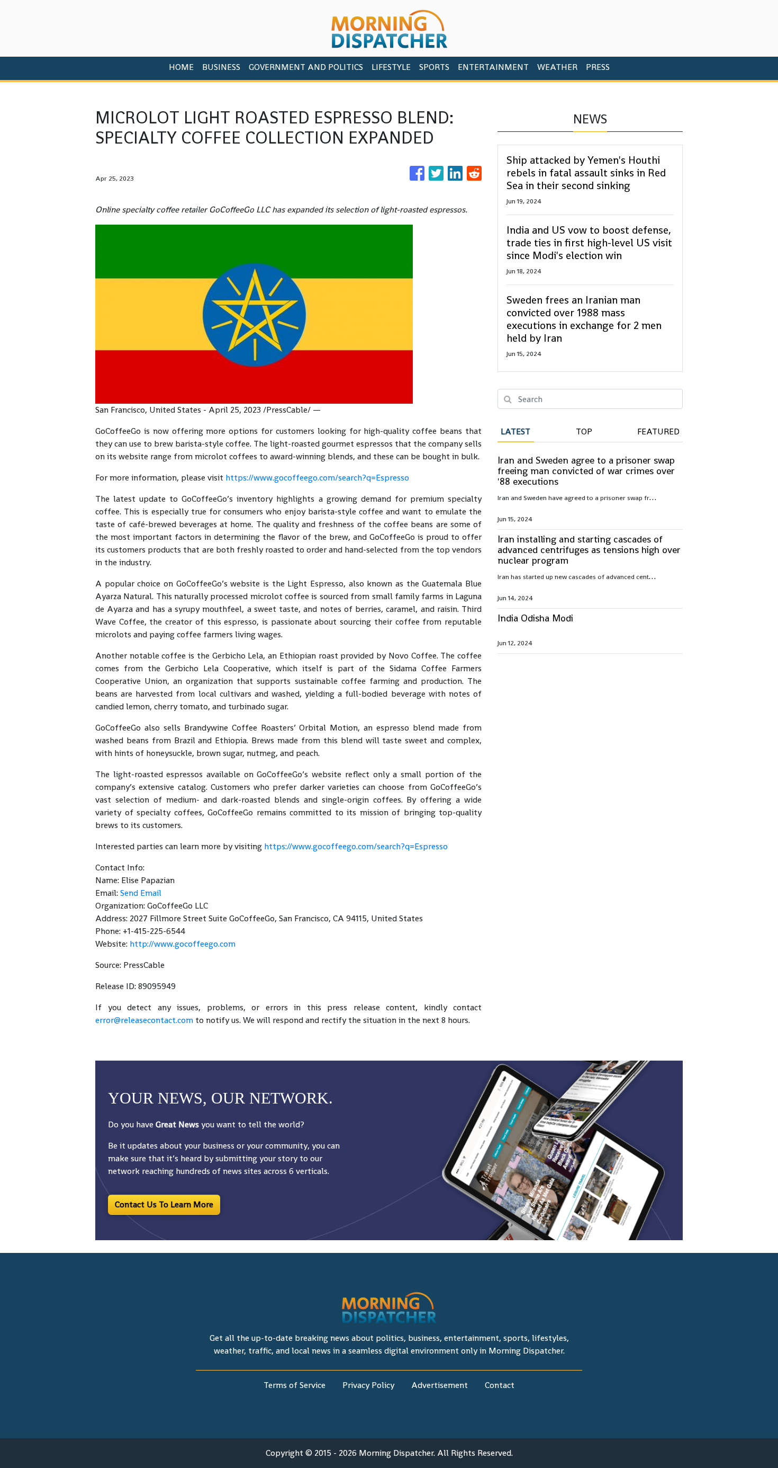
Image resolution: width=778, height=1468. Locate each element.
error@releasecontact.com (144, 1020)
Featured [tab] (658, 431)
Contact (499, 1385)
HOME (181, 67)
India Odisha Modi (535, 618)
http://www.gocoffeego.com (183, 943)
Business (221, 67)
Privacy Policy (368, 1385)
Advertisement (439, 1385)
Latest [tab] (515, 431)
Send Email (140, 892)
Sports (434, 67)
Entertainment (493, 67)
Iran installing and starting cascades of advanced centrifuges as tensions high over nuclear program (589, 549)
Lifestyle (391, 67)
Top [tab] (584, 431)
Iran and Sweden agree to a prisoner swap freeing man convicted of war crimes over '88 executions (586, 470)
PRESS (598, 67)
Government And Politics (306, 67)
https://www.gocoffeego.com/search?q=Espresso (317, 477)
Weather (557, 67)
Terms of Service (294, 1385)
